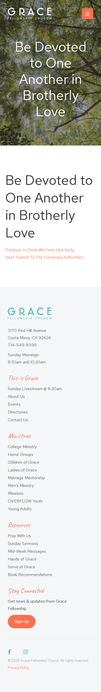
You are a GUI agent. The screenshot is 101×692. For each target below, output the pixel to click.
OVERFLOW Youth (25, 501)
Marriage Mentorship (26, 477)
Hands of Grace (22, 559)
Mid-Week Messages (27, 551)
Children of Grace (23, 462)
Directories (18, 412)
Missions (16, 493)
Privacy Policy (18, 668)
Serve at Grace (21, 567)
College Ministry (22, 446)
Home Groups (20, 454)
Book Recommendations (30, 574)
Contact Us (18, 420)
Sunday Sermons (23, 543)
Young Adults (20, 509)
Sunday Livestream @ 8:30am (35, 388)
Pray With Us (19, 535)
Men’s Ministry (21, 485)
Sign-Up (21, 621)
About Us (16, 396)
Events (14, 404)
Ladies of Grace (22, 470)
